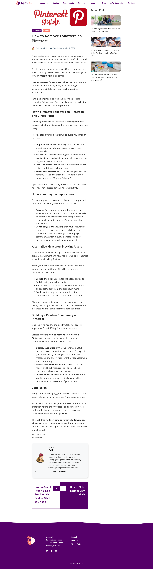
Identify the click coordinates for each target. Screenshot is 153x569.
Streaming (82, 3)
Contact (131, 3)
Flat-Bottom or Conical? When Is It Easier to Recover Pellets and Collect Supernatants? (104, 77)
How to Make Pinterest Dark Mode (76, 491)
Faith (46, 48)
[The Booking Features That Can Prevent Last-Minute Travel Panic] (106, 23)
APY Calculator (117, 3)
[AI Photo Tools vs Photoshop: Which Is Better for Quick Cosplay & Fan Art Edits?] (106, 45)
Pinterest (46, 31)
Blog (104, 3)
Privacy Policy (76, 544)
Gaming (55, 3)
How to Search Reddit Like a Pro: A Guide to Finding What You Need (43, 495)
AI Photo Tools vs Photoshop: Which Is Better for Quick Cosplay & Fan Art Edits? (105, 53)
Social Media (68, 3)
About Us (74, 541)
